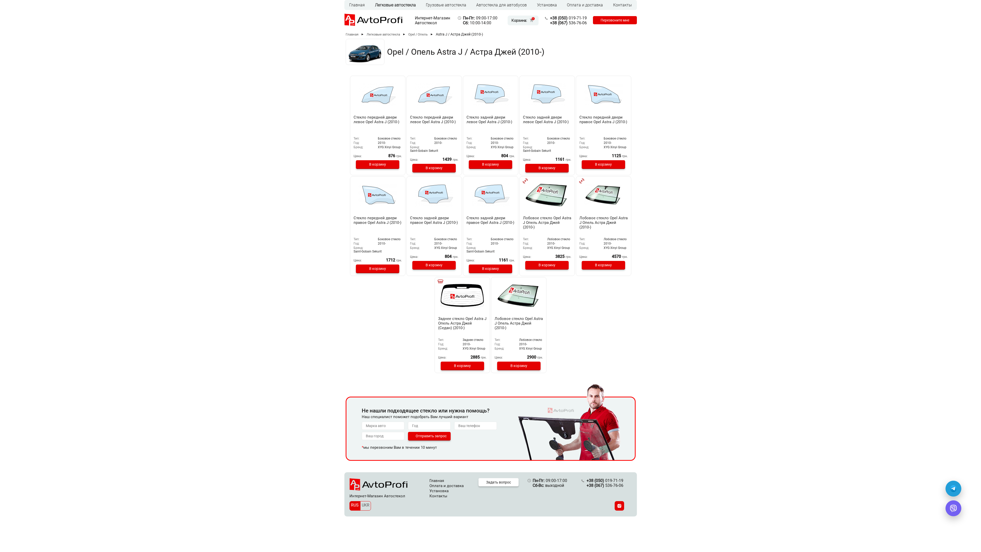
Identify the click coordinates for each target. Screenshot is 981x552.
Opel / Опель (418, 34)
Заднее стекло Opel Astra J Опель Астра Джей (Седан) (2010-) (462, 323)
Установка (547, 5)
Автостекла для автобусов (501, 5)
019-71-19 (568, 18)
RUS (355, 505)
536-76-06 (568, 22)
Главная (357, 5)
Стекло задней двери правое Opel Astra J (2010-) (434, 220)
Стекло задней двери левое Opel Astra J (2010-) (489, 119)
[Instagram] (619, 506)
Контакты (622, 5)
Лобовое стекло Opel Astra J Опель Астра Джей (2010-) (547, 222)
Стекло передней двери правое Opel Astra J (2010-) (603, 119)
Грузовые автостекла (446, 5)
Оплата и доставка (585, 5)
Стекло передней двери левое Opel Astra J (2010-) (376, 119)
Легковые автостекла (395, 5)
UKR (365, 505)
